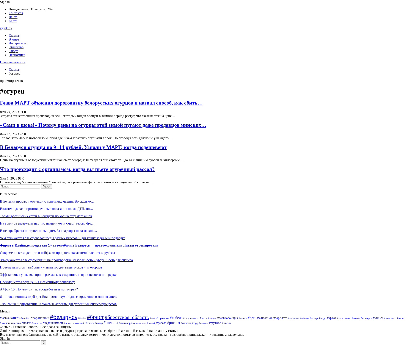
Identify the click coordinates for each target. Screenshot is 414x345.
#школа (226, 323)
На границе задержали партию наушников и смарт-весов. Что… (47, 223)
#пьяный (151, 323)
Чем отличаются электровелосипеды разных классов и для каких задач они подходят (62, 238)
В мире (14, 39)
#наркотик (36, 323)
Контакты (16, 13)
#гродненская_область (195, 318)
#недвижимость (53, 323)
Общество (16, 47)
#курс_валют (344, 318)
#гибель (176, 318)
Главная (14, 35)
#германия (162, 318)
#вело (152, 318)
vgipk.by (6, 28)
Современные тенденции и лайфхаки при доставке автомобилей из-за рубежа (57, 252)
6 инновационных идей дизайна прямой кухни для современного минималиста (59, 296)
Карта (13, 21)
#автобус (25, 318)
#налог (26, 323)
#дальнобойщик (227, 318)
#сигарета (186, 323)
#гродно (212, 318)
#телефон (203, 323)
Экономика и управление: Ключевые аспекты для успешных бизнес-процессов (58, 304)
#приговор (124, 323)
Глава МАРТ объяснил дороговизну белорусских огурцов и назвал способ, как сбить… (101, 103)
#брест (95, 317)
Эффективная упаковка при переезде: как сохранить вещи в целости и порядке (58, 274)
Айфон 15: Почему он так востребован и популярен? (39, 289)
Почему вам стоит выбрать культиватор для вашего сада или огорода (51, 267)
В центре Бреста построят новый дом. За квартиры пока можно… (48, 231)
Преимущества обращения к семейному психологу (37, 282)
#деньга (243, 318)
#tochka (4, 318)
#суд (195, 323)
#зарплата (280, 318)
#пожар (99, 323)
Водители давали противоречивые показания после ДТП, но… (46, 209)
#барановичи (40, 318)
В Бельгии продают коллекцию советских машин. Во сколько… (47, 201)
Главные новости (12, 62)
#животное (265, 318)
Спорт (13, 51)
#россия (173, 323)
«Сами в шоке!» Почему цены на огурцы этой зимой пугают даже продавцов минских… (103, 125)
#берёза (82, 318)
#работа (161, 323)
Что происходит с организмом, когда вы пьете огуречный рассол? (77, 169)
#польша (111, 322)
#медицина (366, 318)
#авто (15, 317)
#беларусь (63, 316)
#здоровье (293, 318)
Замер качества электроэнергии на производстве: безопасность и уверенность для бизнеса (66, 260)
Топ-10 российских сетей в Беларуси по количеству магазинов (46, 216)
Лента (13, 17)
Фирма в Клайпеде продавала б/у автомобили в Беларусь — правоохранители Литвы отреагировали (79, 245)
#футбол (215, 323)
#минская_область (394, 318)
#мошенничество (10, 323)
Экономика (17, 55)
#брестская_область (127, 317)
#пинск (89, 323)
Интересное (17, 43)
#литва (355, 318)
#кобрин (304, 318)
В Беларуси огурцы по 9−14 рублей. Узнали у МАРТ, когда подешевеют (83, 147)
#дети (252, 318)
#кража (331, 318)
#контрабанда (317, 318)
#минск (378, 318)
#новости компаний (74, 323)
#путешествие (138, 323)
